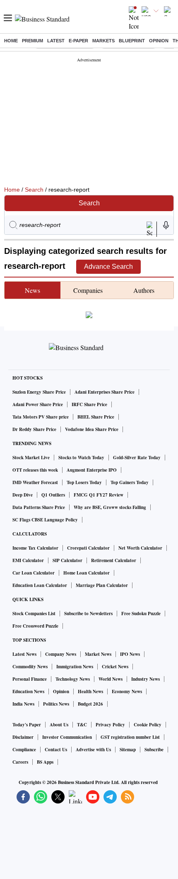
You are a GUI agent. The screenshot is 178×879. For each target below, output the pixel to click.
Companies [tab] (88, 290)
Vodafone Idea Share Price (91, 429)
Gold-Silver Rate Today (137, 457)
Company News (60, 654)
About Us (59, 725)
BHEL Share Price (95, 417)
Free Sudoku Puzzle (141, 613)
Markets (103, 40)
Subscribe (154, 749)
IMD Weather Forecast (35, 482)
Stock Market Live (31, 457)
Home (11, 40)
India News (23, 704)
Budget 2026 (90, 704)
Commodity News (30, 667)
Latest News (24, 654)
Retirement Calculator (113, 560)
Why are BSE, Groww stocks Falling (110, 507)
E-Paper (78, 40)
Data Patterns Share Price (38, 507)
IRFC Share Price (89, 404)
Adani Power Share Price (37, 404)
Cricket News (115, 667)
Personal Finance (29, 679)
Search (34, 189)
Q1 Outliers (53, 495)
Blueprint (132, 40)
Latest (56, 40)
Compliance (24, 749)
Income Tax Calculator (35, 548)
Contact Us (56, 749)
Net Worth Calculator (140, 548)
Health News (90, 691)
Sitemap (128, 749)
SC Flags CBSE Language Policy (45, 520)
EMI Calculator (28, 560)
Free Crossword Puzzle (35, 626)
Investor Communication (67, 737)
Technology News (72, 679)
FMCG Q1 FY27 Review (98, 495)
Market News (98, 654)
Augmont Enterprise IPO (92, 470)
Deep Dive (22, 495)
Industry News (145, 679)
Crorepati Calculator (88, 548)
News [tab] (32, 290)
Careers (20, 762)
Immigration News (74, 667)
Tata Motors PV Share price (40, 417)
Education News (28, 691)
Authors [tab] (143, 290)
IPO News (130, 654)
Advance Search (108, 266)
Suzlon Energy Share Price (39, 392)
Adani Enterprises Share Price (105, 392)
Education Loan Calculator (39, 585)
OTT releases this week (35, 470)
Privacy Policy (110, 725)
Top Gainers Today (130, 482)
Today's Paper (26, 725)
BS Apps (45, 762)
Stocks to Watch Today (81, 457)
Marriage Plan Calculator (102, 585)
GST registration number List (130, 737)
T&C (82, 725)
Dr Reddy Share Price (34, 429)
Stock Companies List (33, 613)
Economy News (127, 691)
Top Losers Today (84, 482)
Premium (32, 40)
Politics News (56, 704)
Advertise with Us (93, 749)
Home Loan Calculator (86, 573)
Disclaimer (23, 737)
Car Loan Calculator (33, 573)
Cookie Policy (147, 725)
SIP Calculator (67, 560)
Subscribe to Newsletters (88, 613)
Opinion (158, 40)
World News (111, 679)
